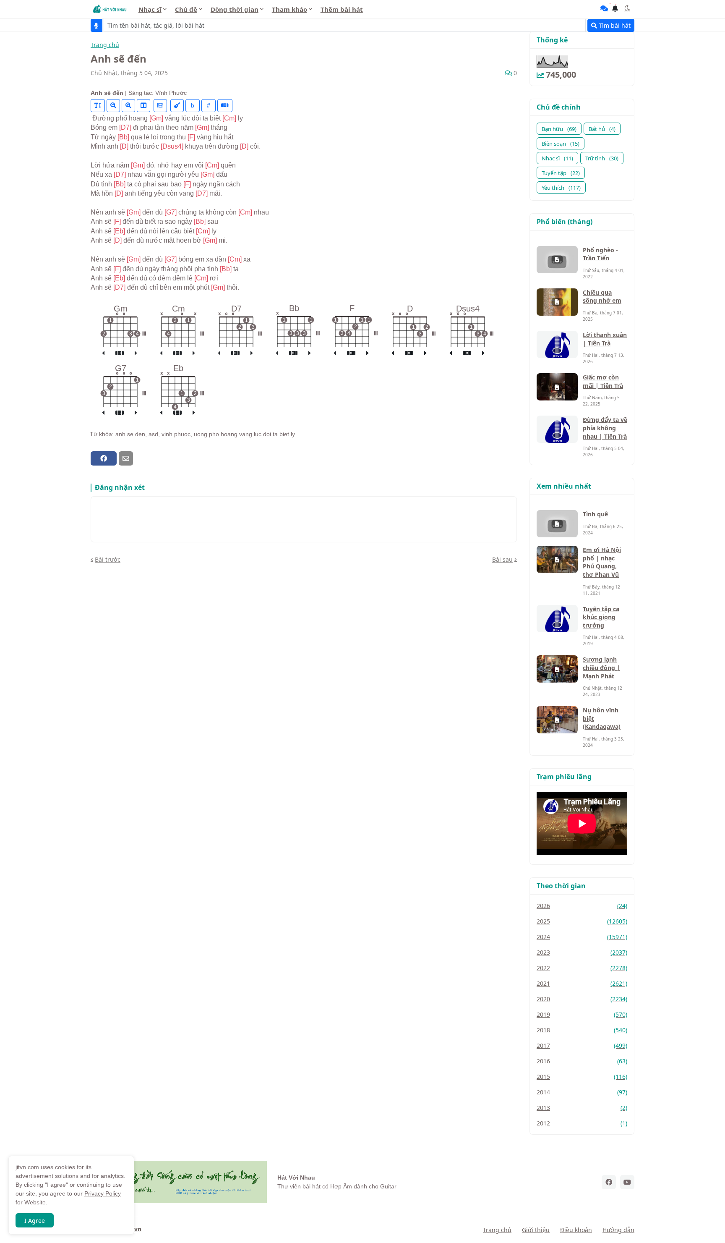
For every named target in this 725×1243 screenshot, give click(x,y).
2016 (582, 1061)
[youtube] (627, 1182)
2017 (582, 1045)
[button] (627, 8)
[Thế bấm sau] (136, 353)
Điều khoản (576, 1230)
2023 (582, 952)
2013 (582, 1108)
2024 (582, 937)
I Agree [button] (34, 1221)
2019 (582, 1014)
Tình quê (595, 514)
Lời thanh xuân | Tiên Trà (605, 339)
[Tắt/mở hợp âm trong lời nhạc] (177, 105)
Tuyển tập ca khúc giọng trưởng (601, 617)
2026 (582, 906)
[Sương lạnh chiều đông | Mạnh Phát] (557, 669)
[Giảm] (113, 105)
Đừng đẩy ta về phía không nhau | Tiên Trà (605, 428)
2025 (582, 921)
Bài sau (502, 559)
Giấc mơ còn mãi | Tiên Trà (603, 381)
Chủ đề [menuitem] (186, 9)
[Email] (126, 458)
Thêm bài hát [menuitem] (342, 9)
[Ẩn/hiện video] (160, 105)
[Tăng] (128, 105)
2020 (582, 999)
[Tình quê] (557, 523)
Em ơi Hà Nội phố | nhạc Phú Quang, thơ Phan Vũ (602, 562)
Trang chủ (105, 45)
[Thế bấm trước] (103, 353)
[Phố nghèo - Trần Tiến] (557, 259)
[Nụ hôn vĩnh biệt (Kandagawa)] (557, 719)
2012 (582, 1123)
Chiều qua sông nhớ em (602, 296)
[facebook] (609, 1182)
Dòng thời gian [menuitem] (234, 9)
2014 (582, 1092)
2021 (582, 983)
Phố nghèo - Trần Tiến (600, 254)
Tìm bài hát (614, 25)
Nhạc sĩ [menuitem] (150, 9)
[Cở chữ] (98, 105)
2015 (582, 1077)
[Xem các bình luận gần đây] (604, 8)
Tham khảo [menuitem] (289, 9)
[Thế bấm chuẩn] (119, 353)
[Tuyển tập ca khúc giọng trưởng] (557, 618)
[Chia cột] (143, 105)
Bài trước (107, 559)
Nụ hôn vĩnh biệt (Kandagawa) (602, 718)
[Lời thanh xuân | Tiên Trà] (557, 344)
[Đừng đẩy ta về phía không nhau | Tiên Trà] (557, 429)
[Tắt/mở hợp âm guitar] (224, 105)
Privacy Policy (102, 1193)
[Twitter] (140, 458)
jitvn (134, 1229)
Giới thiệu (536, 1230)
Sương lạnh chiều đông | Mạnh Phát (601, 667)
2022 (582, 968)
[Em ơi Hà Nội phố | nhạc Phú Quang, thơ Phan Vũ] (557, 559)
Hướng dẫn (618, 1230)
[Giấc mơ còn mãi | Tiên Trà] (557, 386)
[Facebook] (104, 458)
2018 (582, 1030)
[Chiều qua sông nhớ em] (557, 302)
